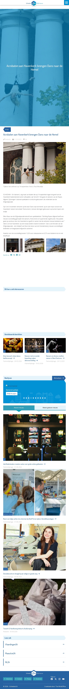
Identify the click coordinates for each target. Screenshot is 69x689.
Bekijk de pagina (11, 448)
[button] (24, 452)
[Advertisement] (34, 272)
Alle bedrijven (57, 378)
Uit (8, 129)
